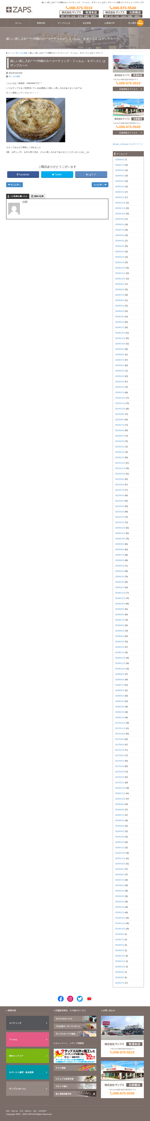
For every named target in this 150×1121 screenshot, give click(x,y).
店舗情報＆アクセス (128, 89)
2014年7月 (119, 940)
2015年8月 (119, 875)
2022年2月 (119, 452)
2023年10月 (120, 344)
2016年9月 (119, 804)
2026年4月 (119, 181)
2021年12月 (120, 463)
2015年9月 (119, 869)
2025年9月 (119, 219)
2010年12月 (120, 956)
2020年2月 (119, 582)
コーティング (15, 1023)
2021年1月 (119, 522)
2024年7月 (119, 295)
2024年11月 (120, 273)
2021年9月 (119, 479)
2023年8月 (119, 355)
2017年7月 (119, 750)
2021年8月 (119, 485)
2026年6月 (119, 170)
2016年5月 (119, 826)
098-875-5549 (129, 127)
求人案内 (132, 23)
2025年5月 (119, 241)
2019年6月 (119, 625)
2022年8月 (119, 420)
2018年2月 (119, 712)
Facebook (24, 174)
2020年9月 (119, 544)
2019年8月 (119, 615)
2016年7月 (119, 815)
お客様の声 (109, 23)
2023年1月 (119, 393)
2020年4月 (119, 571)
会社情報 (87, 23)
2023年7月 (119, 360)
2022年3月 (119, 447)
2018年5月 (119, 696)
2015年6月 (119, 885)
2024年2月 (119, 322)
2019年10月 (120, 604)
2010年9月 (119, 972)
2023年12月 (120, 333)
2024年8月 (119, 290)
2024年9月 (119, 284)
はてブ (92, 174)
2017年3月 (119, 772)
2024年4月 (119, 311)
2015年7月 (119, 880)
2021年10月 (120, 474)
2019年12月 (120, 593)
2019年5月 (119, 631)
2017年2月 (119, 777)
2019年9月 (119, 609)
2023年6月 (119, 365)
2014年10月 (120, 929)
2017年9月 (119, 739)
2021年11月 (120, 468)
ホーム (18, 23)
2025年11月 (120, 208)
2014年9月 (119, 934)
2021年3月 (119, 512)
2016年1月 (119, 848)
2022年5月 (119, 436)
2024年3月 (119, 317)
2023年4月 (119, 376)
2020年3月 (119, 577)
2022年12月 (120, 398)
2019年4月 (119, 636)
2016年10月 (120, 799)
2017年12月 (120, 723)
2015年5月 (119, 891)
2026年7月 (119, 165)
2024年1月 (119, 328)
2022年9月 (119, 414)
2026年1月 (119, 197)
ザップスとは (64, 23)
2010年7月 (119, 983)
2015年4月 (119, 896)
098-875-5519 (129, 83)
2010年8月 (119, 978)
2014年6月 (119, 945)
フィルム (13, 1039)
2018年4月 (119, 701)
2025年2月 (119, 257)
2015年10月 (120, 864)
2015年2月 (119, 907)
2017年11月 (120, 728)
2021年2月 (119, 517)
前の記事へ (15, 185)
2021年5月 (119, 501)
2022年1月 (119, 458)
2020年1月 (119, 587)
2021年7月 (119, 490)
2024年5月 (119, 306)
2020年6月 (119, 560)
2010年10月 (120, 967)
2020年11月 (120, 533)
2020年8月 (119, 550)
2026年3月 (119, 187)
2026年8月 (119, 160)
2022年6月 (119, 430)
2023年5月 (119, 371)
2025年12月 (120, 203)
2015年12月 (120, 853)
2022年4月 (119, 441)
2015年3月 (119, 902)
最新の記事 (39, 196)
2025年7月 (119, 230)
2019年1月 (119, 653)
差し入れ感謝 (21, 53)
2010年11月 (120, 961)
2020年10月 (120, 539)
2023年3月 (119, 382)
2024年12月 (120, 268)
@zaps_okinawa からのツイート (128, 144)
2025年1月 (119, 262)
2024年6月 (119, 300)
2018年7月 (119, 685)
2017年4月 (119, 766)
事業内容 (41, 23)
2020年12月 (120, 528)
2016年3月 (119, 837)
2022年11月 (120, 403)
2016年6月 (119, 821)
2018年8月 (119, 680)
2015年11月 (120, 858)
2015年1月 (119, 913)
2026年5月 (119, 176)
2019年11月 (120, 598)
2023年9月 (119, 349)
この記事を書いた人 (18, 196)
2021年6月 (119, 496)
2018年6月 (119, 690)
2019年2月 (119, 647)
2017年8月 (119, 745)
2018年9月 (119, 674)
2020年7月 (119, 555)
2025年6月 (119, 235)
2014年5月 (119, 950)
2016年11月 (120, 793)
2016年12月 (120, 788)
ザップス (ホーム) (17, 1088)
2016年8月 (119, 810)
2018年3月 (119, 707)
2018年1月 (119, 718)
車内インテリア (16, 1056)
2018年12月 (120, 658)
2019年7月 (119, 620)
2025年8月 (119, 225)
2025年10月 (120, 214)
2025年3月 (119, 252)
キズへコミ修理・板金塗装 (21, 1072)
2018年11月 (120, 663)
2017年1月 (119, 783)
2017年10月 (120, 734)
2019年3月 (119, 642)
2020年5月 (119, 566)
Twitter (58, 174)
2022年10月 (120, 409)
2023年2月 (119, 387)
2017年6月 (119, 756)
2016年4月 (119, 831)
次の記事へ (99, 185)
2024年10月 (120, 279)
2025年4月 (119, 246)
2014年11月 (120, 923)
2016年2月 (119, 842)
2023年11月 (120, 338)
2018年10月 (120, 669)
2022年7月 (119, 425)
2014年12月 (120, 918)
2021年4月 (119, 506)
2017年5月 (119, 761)
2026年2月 (119, 192)
